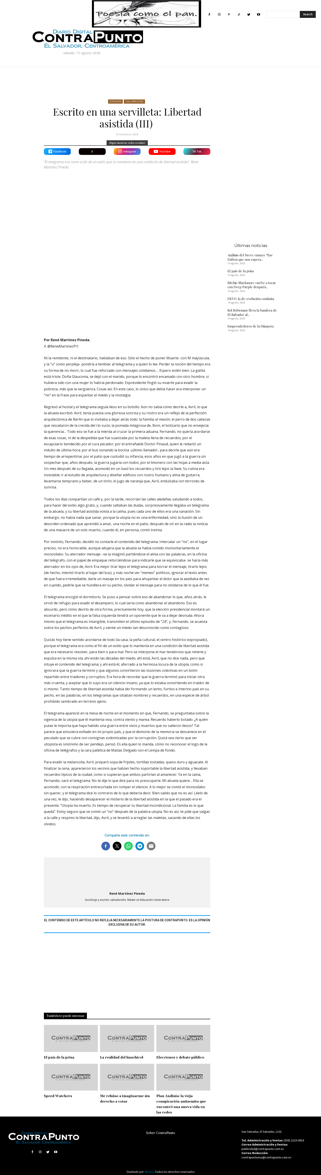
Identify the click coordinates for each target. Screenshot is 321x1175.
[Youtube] (258, 14)
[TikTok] (239, 14)
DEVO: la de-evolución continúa (251, 298)
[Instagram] (219, 14)
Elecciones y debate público (180, 1057)
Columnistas (134, 101)
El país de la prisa (59, 1057)
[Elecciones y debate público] (183, 1038)
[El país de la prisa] (71, 1038)
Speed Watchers (58, 1096)
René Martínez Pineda (127, 893)
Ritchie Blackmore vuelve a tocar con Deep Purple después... (252, 285)
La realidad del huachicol (121, 1057)
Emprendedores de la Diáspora (251, 326)
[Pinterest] (229, 14)
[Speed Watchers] (71, 1077)
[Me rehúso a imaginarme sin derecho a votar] (127, 1077)
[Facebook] (209, 14)
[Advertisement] (127, 295)
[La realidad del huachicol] (127, 1038)
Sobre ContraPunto (160, 1133)
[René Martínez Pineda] (127, 873)
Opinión (115, 101)
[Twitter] (248, 14)
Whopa (149, 1172)
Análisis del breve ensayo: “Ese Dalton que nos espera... (250, 257)
